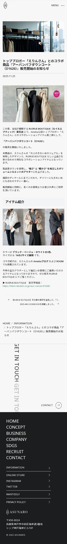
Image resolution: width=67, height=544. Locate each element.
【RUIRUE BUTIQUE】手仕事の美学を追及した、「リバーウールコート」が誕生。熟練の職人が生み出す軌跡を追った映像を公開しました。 (37, 300)
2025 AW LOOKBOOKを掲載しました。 (37, 304)
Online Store (15, 475)
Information (15, 467)
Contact (47, 405)
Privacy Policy (16, 502)
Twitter (11, 486)
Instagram (13, 481)
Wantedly (13, 494)
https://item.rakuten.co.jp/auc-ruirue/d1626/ (26, 286)
